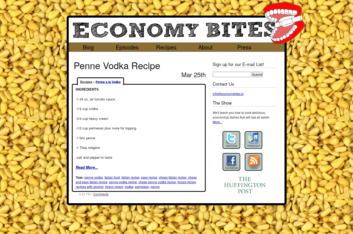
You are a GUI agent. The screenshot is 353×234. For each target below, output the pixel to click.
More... (217, 122)
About (205, 47)
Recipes (166, 47)
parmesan (142, 186)
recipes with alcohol (90, 186)
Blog (88, 47)
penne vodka (94, 177)
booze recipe (187, 182)
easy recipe (149, 177)
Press (244, 47)
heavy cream (114, 186)
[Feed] (253, 162)
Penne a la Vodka (108, 81)
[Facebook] (231, 162)
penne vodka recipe (123, 182)
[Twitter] (231, 140)
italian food (112, 177)
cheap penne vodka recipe (157, 182)
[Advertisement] (172, 55)
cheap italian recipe (173, 177)
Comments (101, 194)
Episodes (127, 47)
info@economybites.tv (228, 93)
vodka (129, 186)
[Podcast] (253, 140)
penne (155, 186)
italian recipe (130, 177)
